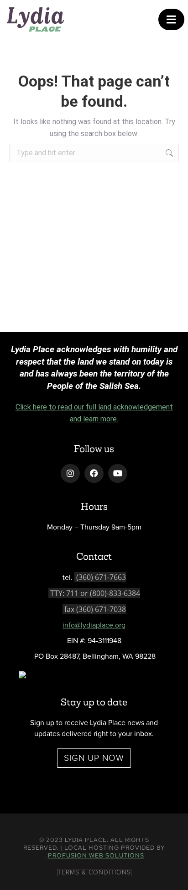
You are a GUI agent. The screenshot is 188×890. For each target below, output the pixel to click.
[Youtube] (117, 473)
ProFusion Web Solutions (96, 855)
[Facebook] (94, 473)
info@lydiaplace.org (94, 625)
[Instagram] (70, 473)
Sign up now (94, 757)
